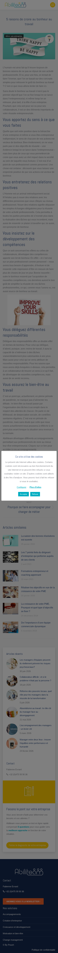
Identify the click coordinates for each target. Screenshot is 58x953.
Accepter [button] (23, 494)
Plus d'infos (35, 487)
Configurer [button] (21, 487)
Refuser (35, 494)
